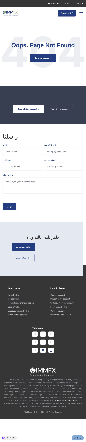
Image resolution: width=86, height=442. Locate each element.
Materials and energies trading (21, 303)
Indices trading (14, 299)
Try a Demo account (60, 109)
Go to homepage (43, 58)
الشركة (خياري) (50, 160)
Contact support (57, 311)
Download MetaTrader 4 (60, 315)
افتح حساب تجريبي (23, 258)
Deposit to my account (60, 299)
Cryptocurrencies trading (18, 311)
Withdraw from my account (62, 303)
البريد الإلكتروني (50, 145)
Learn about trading (58, 307)
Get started (67, 13)
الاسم (5, 145)
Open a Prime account (28, 109)
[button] (68, 3)
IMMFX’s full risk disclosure (65, 400)
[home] (10, 13)
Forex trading (13, 295)
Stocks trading (14, 307)
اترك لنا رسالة (8, 175)
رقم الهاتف (7, 160)
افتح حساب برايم (23, 247)
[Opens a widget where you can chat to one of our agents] (77, 438)
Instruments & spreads (17, 315)
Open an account (57, 295)
